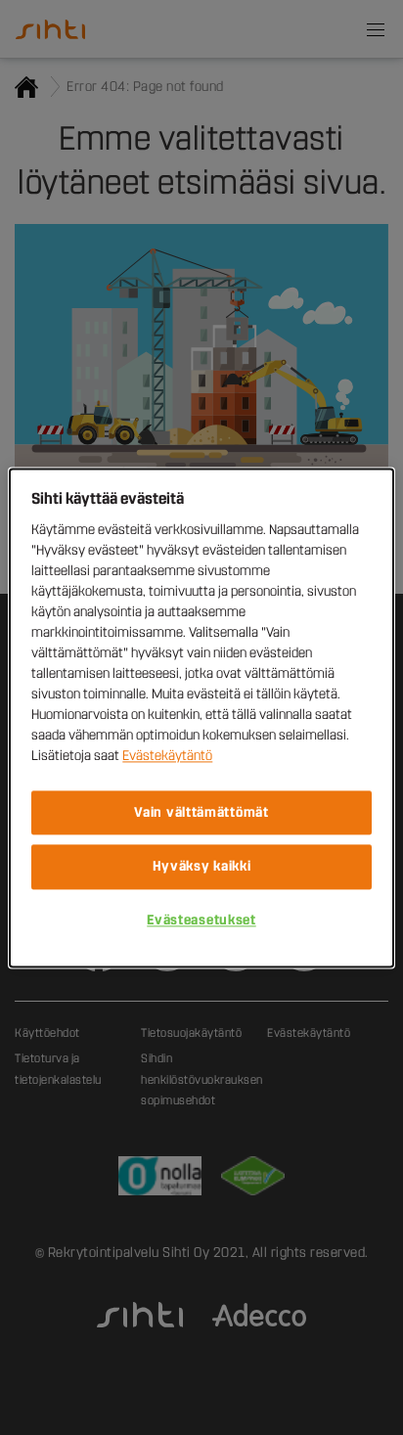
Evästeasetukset (201, 920)
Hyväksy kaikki (202, 867)
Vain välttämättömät (201, 812)
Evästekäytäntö (167, 755)
